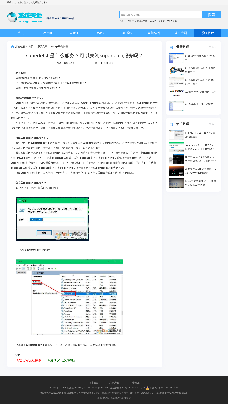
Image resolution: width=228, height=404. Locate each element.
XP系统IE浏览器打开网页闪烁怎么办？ (200, 82)
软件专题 (180, 33)
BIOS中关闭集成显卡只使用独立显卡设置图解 (200, 183)
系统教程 (207, 33)
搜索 (211, 15)
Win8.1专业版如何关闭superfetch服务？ (38, 87)
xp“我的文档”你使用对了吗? (200, 91)
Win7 (100, 33)
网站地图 (93, 382)
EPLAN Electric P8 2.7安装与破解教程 (200, 135)
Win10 (47, 33)
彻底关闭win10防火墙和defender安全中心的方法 (201, 171)
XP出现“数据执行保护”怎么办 (200, 58)
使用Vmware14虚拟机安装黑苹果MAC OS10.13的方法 (200, 159)
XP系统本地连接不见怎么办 (200, 103)
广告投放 (135, 382)
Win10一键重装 (157, 21)
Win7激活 (172, 21)
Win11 (73, 33)
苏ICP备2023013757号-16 (132, 388)
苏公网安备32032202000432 (163, 388)
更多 (211, 47)
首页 (20, 33)
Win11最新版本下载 (137, 21)
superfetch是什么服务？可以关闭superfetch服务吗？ (199, 147)
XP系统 (127, 33)
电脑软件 (154, 33)
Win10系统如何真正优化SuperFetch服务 (38, 77)
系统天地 (39, 2)
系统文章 (42, 46)
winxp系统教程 (59, 46)
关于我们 (114, 382)
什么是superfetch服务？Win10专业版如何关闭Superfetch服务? (51, 82)
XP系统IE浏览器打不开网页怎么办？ (200, 70)
